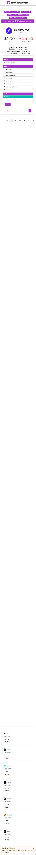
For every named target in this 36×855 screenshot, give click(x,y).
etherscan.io (9, 69)
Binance (9, 798)
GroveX (9, 749)
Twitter (7, 96)
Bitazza (9, 766)
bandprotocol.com (10, 62)
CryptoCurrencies (12, 11)
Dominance (18, 21)
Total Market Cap (18, 14)
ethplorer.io (9, 78)
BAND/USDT (7, 736)
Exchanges (26, 11)
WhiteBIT (10, 815)
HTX (8, 733)
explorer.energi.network (12, 87)
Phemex (9, 782)
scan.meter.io (9, 84)
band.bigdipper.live (10, 75)
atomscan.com (9, 90)
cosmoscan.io (9, 72)
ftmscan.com (9, 81)
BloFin (8, 831)
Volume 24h (18, 17)
